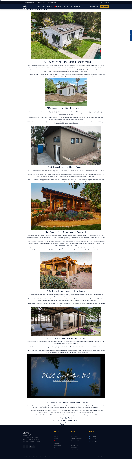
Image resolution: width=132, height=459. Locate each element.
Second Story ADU (75, 441)
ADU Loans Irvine (51, 65)
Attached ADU (74, 436)
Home (39, 6)
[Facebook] (101, 2)
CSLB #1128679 (53, 2)
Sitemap (107, 456)
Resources (77, 6)
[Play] (66, 400)
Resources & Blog (57, 445)
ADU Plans (49, 6)
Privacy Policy (94, 456)
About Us (56, 436)
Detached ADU (74, 434)
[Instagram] (104, 2)
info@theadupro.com (29, 2)
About (43, 6)
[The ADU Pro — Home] (28, 433)
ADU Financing (57, 443)
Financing (65, 6)
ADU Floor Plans (74, 445)
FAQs (55, 447)
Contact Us (56, 450)
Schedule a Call (94, 6)
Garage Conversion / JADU (76, 438)
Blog (71, 6)
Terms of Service (101, 456)
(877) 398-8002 (41, 2)
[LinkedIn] (108, 2)
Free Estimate (104, 6)
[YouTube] (106, 2)
